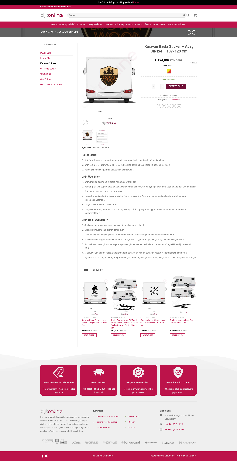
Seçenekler (89, 335)
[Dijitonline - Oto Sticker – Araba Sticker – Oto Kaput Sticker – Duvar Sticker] (51, 15)
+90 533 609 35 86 (174, 423)
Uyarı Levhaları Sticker (173, 24)
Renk (165, 66)
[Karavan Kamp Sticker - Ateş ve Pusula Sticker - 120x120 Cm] (153, 295)
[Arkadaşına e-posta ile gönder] (169, 106)
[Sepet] (195, 15)
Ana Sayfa (46, 32)
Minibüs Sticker (76, 24)
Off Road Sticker (48, 68)
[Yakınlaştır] (85, 122)
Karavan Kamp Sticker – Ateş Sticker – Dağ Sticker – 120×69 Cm (95, 322)
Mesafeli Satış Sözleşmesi (107, 416)
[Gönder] (184, 15)
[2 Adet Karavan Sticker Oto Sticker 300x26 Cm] (183, 295)
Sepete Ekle (176, 86)
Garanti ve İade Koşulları (107, 422)
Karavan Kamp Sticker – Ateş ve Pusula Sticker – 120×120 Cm (152, 322)
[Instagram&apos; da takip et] (46, 456)
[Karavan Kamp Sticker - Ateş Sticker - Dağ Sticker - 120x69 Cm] (95, 295)
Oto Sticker (57, 24)
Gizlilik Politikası (103, 427)
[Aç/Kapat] (72, 53)
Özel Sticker (151, 24)
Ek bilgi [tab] (96, 147)
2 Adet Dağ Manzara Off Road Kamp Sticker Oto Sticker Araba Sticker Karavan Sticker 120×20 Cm (124, 324)
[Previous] (86, 84)
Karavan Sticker (114, 24)
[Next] (132, 84)
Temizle (194, 63)
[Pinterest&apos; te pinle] (174, 106)
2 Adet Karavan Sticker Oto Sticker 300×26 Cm (181, 321)
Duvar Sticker (132, 24)
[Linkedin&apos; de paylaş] (179, 106)
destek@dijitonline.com (174, 429)
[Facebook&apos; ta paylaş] (159, 106)
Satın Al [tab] (106, 147)
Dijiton (99, 455)
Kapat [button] (136, 2)
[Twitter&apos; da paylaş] (164, 106)
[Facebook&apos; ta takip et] (42, 456)
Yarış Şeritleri (95, 24)
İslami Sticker (46, 58)
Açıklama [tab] (86, 147)
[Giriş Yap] (188, 15)
